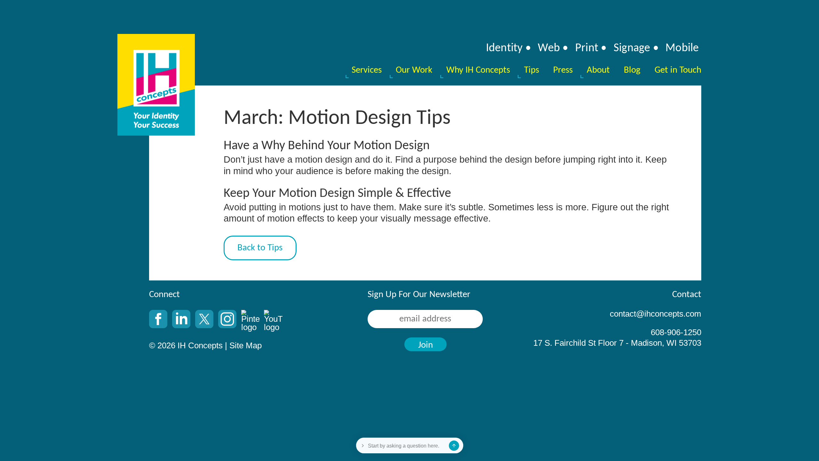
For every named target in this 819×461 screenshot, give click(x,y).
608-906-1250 (676, 332)
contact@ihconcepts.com (655, 314)
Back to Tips (259, 248)
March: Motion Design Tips (337, 118)
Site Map (245, 345)
